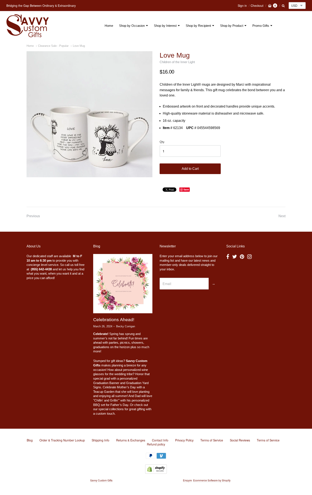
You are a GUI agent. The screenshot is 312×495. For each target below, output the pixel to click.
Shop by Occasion (132, 25)
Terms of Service (211, 440)
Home (109, 25)
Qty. (162, 141)
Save (186, 189)
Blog (30, 440)
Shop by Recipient (198, 25)
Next (281, 216)
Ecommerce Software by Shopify (211, 480)
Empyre (187, 480)
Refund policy (156, 444)
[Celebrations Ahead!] (123, 283)
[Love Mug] (89, 114)
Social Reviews (240, 440)
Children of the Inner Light (177, 62)
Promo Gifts (260, 25)
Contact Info (160, 440)
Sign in (242, 5)
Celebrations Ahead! (113, 319)
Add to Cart (190, 168)
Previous (33, 216)
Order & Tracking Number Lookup (62, 440)
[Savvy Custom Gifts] (27, 25)
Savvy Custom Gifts (101, 480)
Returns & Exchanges (130, 440)
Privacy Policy (184, 440)
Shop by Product (231, 25)
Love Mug (79, 45)
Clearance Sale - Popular (53, 45)
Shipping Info (100, 440)
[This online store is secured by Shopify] (156, 472)
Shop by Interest (165, 25)
